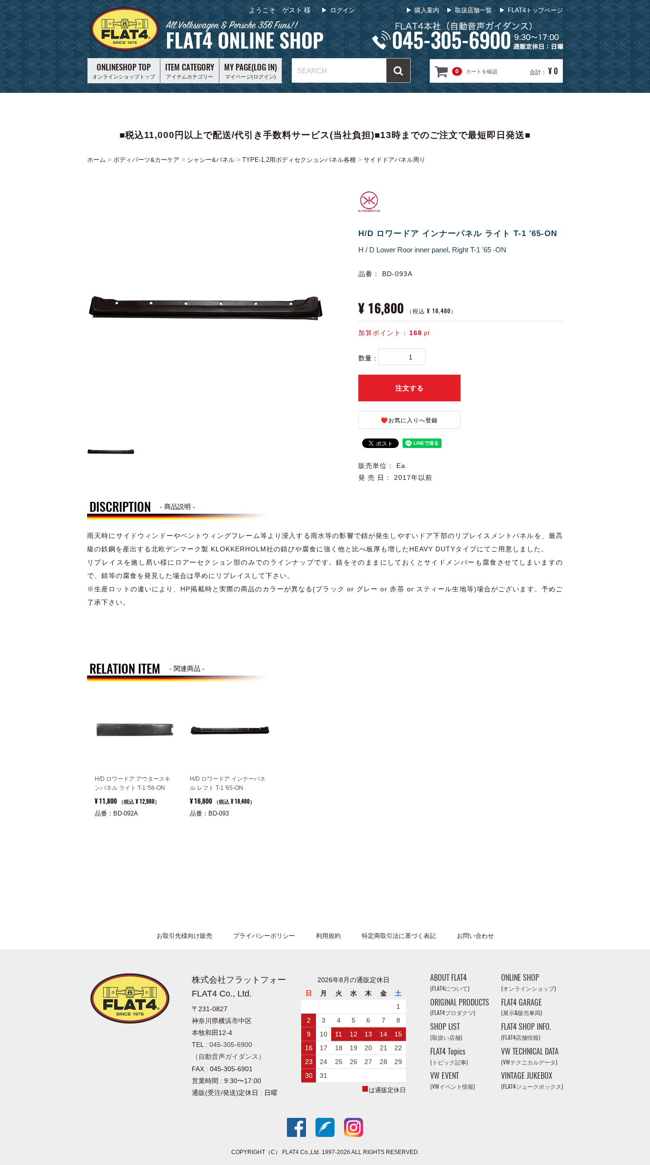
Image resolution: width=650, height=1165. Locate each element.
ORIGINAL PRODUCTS (459, 1007)
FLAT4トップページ (535, 10)
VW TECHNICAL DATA (530, 1056)
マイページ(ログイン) (250, 70)
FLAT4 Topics (449, 1056)
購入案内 (426, 10)
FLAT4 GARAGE (521, 1007)
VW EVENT (452, 1081)
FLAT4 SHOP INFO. (526, 1031)
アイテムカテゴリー (189, 70)
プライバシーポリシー (264, 935)
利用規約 (328, 935)
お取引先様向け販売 (184, 935)
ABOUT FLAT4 (449, 982)
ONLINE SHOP (528, 982)
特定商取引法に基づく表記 (399, 935)
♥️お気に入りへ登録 (409, 420)
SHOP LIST (446, 1031)
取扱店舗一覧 (473, 10)
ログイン (342, 10)
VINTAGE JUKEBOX (532, 1081)
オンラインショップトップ (123, 70)
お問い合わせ (475, 935)
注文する (409, 388)
